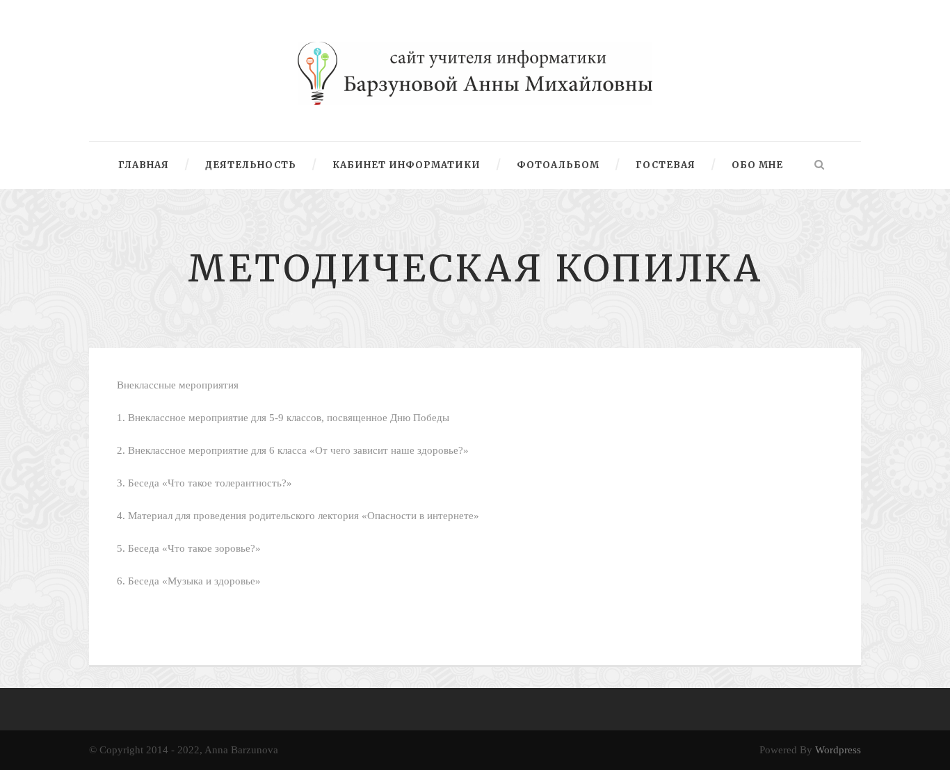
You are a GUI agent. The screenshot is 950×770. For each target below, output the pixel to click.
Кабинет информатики (406, 165)
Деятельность (250, 165)
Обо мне (757, 165)
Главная (143, 165)
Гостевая (665, 165)
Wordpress (838, 749)
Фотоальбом (558, 165)
